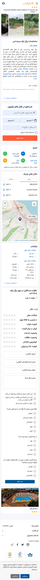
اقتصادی (29, 475)
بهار (31, 441)
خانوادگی (29, 422)
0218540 (25, 69)
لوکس (30, 467)
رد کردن (15, 576)
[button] (18, 208)
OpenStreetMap (24, 241)
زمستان (30, 454)
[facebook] (17, 545)
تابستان (30, 445)
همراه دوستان (28, 418)
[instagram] (28, 545)
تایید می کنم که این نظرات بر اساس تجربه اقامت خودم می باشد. (19, 398)
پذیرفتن (25, 576)
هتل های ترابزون (22, 74)
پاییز (31, 450)
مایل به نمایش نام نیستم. (24, 403)
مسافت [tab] (11, 179)
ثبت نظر (20, 481)
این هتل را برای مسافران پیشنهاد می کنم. (19, 394)
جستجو (20, 138)
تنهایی (30, 413)
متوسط (30, 471)
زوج (31, 426)
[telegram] (12, 545)
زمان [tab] (29, 179)
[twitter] (23, 545)
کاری (31, 431)
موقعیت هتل (32, 216)
